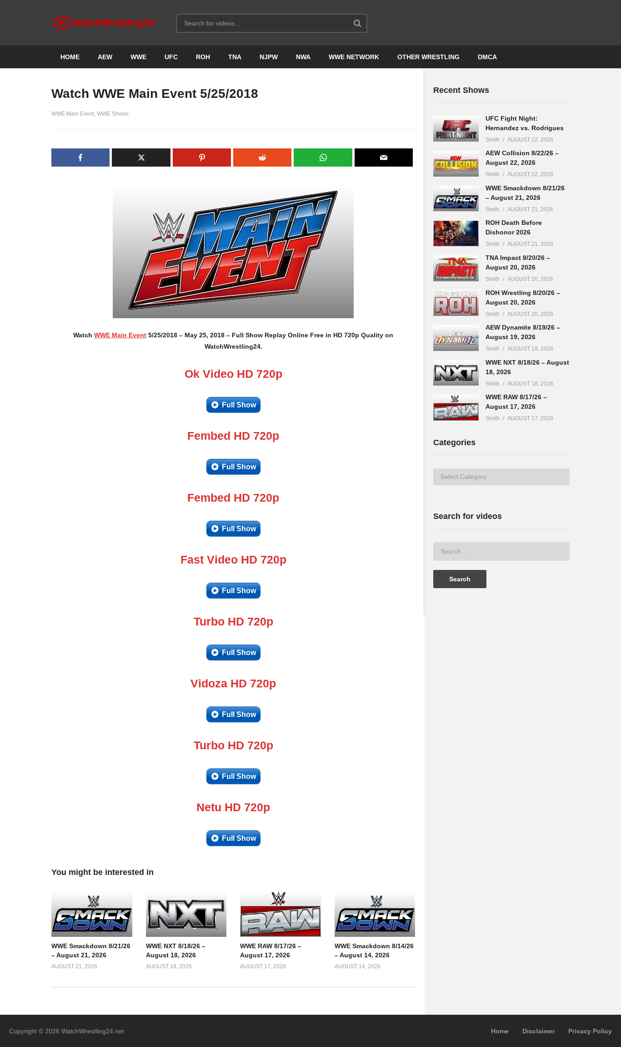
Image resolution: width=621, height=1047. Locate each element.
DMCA (487, 57)
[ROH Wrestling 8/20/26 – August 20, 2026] (456, 303)
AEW (105, 57)
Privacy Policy (590, 1031)
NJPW (269, 57)
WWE (138, 57)
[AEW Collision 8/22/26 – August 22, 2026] (456, 164)
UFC (171, 57)
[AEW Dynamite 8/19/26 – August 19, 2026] (456, 338)
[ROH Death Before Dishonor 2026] (456, 233)
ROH (203, 57)
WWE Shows (113, 114)
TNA (234, 57)
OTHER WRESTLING (428, 57)
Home (500, 1031)
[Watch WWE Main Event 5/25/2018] (91, 913)
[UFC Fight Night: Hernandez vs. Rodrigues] (456, 129)
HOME (70, 57)
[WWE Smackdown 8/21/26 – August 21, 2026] (456, 199)
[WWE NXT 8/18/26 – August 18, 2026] (456, 373)
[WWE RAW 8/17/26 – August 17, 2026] (456, 408)
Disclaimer (538, 1031)
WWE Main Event (72, 114)
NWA (303, 57)
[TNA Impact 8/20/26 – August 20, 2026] (456, 268)
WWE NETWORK (354, 57)
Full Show (239, 405)
